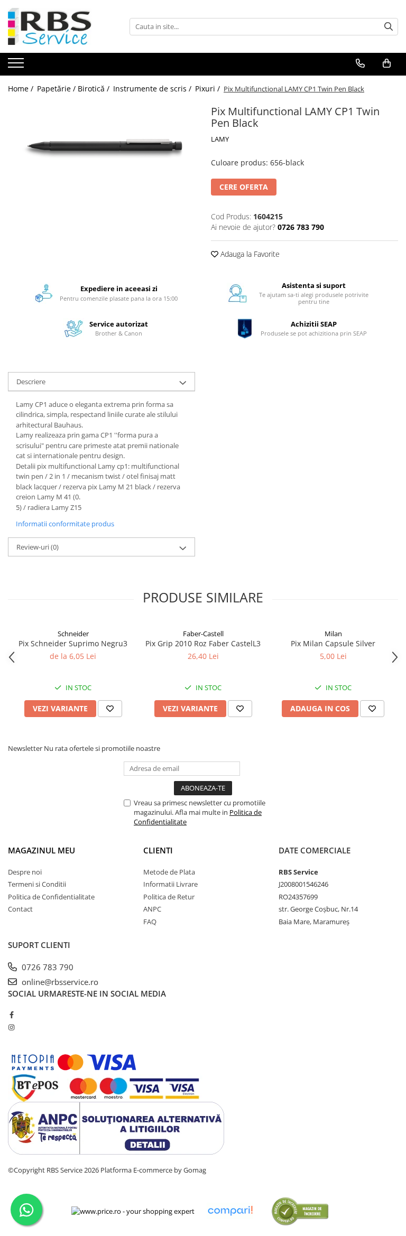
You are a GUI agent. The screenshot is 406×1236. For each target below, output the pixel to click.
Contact (20, 909)
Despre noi (25, 872)
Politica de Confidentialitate (51, 897)
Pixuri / (208, 88)
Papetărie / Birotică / (74, 88)
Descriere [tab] (30, 381)
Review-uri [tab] (37, 547)
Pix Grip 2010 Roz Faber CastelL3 (203, 643)
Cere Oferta (243, 187)
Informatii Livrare (170, 884)
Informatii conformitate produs (65, 523)
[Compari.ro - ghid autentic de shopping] (300, 1210)
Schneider (73, 633)
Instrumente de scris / (153, 88)
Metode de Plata (169, 872)
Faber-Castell (203, 633)
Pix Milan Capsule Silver (333, 643)
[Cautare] (388, 26)
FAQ (149, 921)
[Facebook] (11, 1014)
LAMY (220, 139)
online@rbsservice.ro (59, 982)
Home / (21, 88)
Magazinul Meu (41, 850)
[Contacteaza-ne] (360, 63)
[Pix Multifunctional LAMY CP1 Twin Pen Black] (101, 145)
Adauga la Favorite (249, 254)
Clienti (158, 850)
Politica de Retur (169, 897)
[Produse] (17, 66)
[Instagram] (11, 1027)
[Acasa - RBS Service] (61, 26)
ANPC (152, 909)
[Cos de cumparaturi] (386, 63)
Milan (333, 633)
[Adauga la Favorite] (110, 708)
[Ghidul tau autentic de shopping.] (230, 1211)
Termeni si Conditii (37, 884)
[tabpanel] (101, 145)
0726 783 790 (46, 967)
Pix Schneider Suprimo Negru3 (73, 643)
